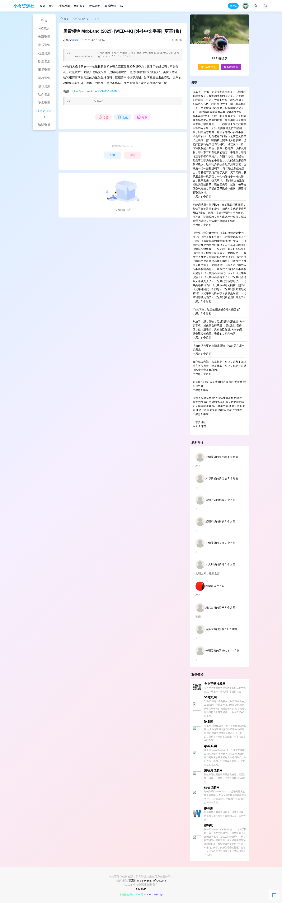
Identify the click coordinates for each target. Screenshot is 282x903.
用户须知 (79, 6)
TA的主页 (210, 67)
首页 (42, 6)
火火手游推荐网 (215, 683)
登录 (112, 155)
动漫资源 (44, 53)
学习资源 (44, 78)
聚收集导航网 (213, 770)
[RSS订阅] (121, 6)
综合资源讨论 (44, 113)
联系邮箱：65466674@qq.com (147, 880)
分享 (144, 117)
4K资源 (44, 28)
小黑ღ (67, 40)
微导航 (208, 808)
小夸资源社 (24, 6)
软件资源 (44, 94)
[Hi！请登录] (219, 44)
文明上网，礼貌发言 (207, 573)
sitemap (141, 888)
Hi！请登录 (219, 58)
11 (197, 487)
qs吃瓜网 (210, 746)
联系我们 (110, 6)
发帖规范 (95, 6)
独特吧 (208, 825)
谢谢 (198, 616)
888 (197, 466)
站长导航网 (211, 787)
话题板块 (44, 124)
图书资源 (44, 69)
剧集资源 (44, 61)
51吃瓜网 (210, 697)
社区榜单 (64, 6)
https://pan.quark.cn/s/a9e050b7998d (95, 91)
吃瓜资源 (44, 102)
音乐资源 (44, 45)
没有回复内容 (123, 210)
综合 (44, 20)
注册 (132, 155)
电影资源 (44, 36)
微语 (52, 6)
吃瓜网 (208, 721)
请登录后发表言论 (123, 145)
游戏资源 (44, 86)
